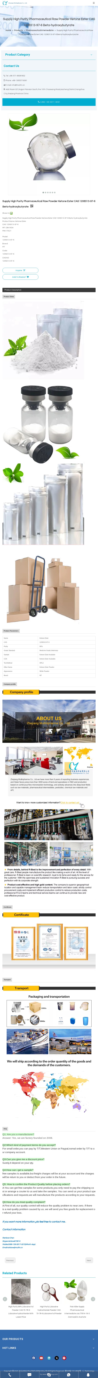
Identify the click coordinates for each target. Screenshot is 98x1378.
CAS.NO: (5, 258)
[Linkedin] (49, 1358)
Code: (4, 251)
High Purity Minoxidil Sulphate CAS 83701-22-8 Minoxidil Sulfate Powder (77, 1310)
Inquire (19, 270)
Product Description (12, 290)
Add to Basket (19, 277)
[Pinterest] (64, 1358)
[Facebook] (34, 1358)
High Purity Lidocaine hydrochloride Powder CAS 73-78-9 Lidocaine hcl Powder (21, 1310)
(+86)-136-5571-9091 (50, 102)
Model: (5, 237)
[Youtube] (41, 1358)
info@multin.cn (18, 85)
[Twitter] (57, 1358)
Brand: (5, 244)
